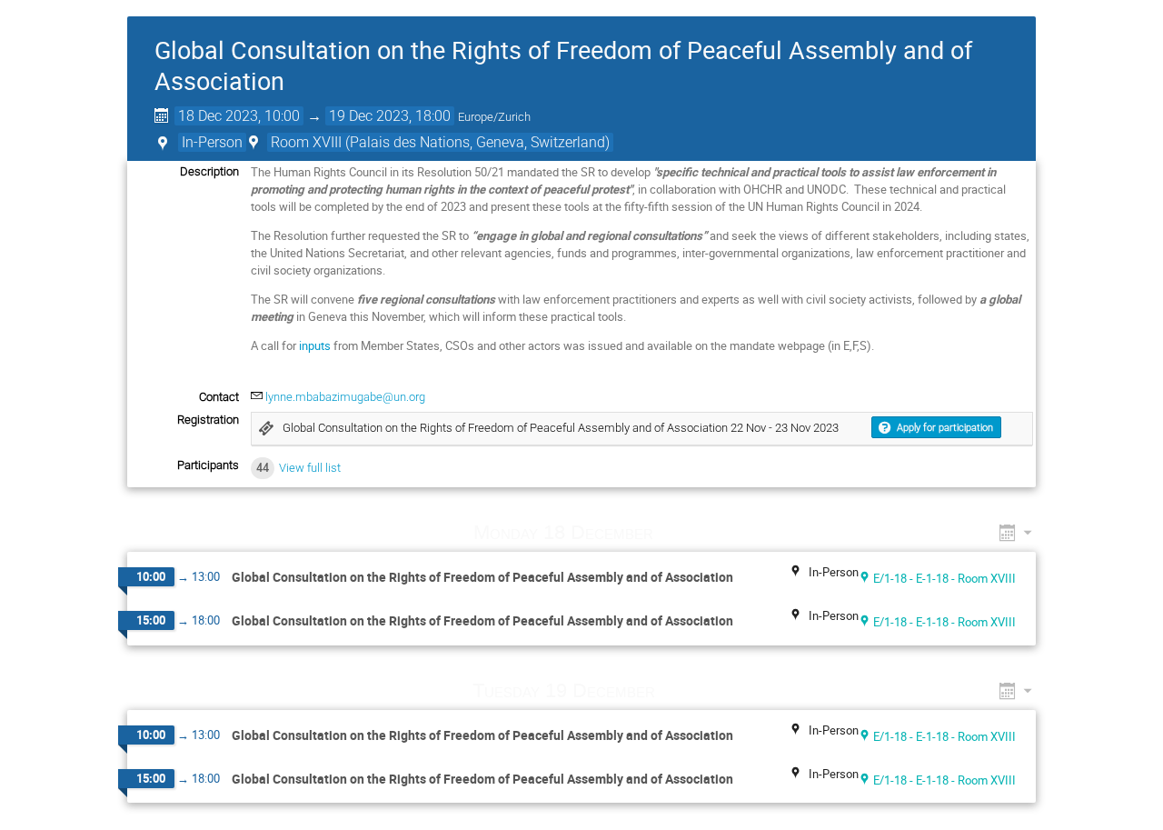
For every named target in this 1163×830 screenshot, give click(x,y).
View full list (310, 468)
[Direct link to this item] (680, 532)
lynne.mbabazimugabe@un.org (345, 397)
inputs (315, 345)
